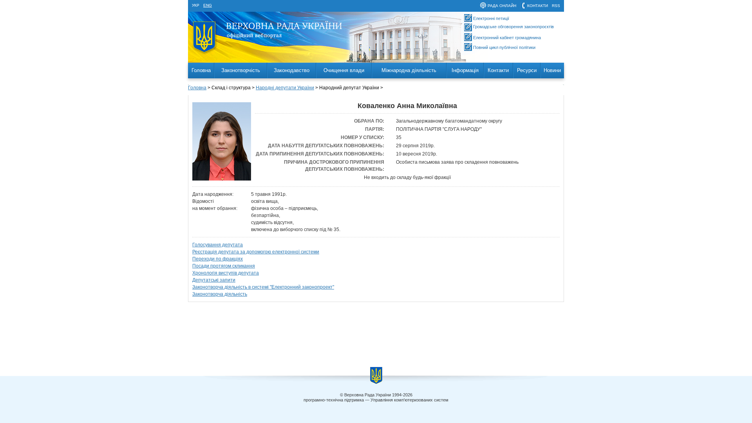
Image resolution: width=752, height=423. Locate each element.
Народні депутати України (285, 87)
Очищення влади (344, 70)
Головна (201, 70)
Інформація (465, 70)
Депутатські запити (213, 280)
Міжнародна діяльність (408, 70)
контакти (537, 6)
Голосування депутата (217, 245)
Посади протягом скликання (223, 266)
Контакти (498, 70)
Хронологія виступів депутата (225, 273)
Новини (552, 70)
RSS (556, 6)
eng (207, 5)
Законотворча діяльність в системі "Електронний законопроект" (263, 287)
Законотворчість (240, 70)
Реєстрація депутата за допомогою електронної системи (255, 252)
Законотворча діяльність (219, 294)
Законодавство (291, 70)
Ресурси (527, 70)
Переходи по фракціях (217, 259)
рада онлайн (502, 6)
